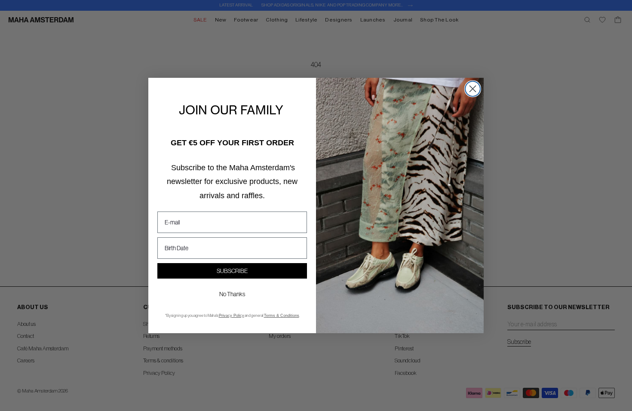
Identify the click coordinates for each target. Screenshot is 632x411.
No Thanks (232, 294)
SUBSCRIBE (232, 270)
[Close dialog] (472, 88)
